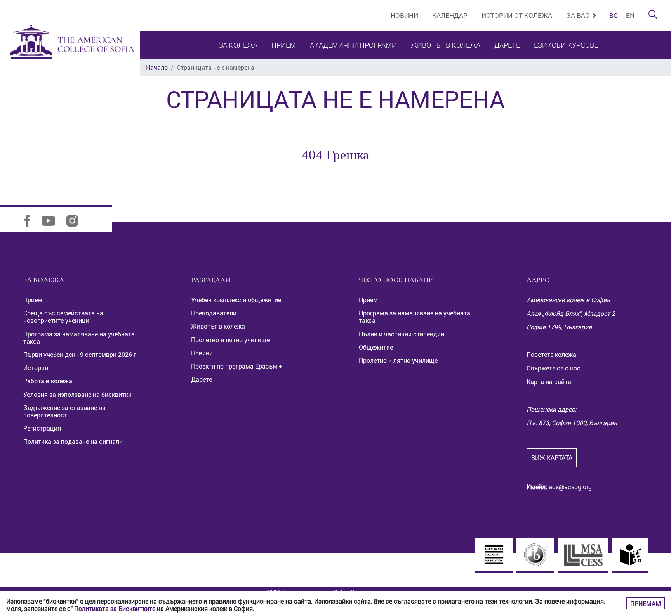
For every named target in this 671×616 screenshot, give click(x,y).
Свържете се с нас (554, 368)
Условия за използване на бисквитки (77, 394)
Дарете (507, 45)
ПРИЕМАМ (645, 603)
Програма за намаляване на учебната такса (79, 337)
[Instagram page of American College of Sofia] (77, 220)
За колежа (238, 45)
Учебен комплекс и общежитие (236, 300)
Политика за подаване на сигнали (73, 441)
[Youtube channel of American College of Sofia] (53, 220)
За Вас (578, 15)
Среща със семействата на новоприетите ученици (63, 316)
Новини (404, 15)
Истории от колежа (517, 15)
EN (630, 15)
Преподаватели (213, 313)
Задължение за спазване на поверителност (64, 411)
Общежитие (376, 347)
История (35, 367)
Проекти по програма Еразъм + (236, 366)
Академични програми (353, 45)
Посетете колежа (551, 354)
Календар (450, 15)
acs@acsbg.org (569, 487)
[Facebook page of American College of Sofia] (32, 220)
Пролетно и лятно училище (230, 340)
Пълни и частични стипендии (401, 334)
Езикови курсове (566, 45)
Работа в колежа (47, 381)
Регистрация (42, 428)
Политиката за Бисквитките (114, 608)
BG (613, 15)
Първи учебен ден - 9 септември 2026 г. (80, 354)
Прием (283, 45)
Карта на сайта (549, 381)
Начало (157, 67)
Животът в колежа (445, 45)
